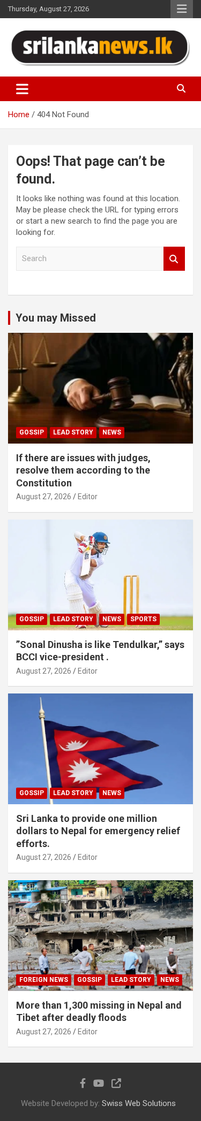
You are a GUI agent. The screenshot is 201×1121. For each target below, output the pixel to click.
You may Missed (56, 317)
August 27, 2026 (43, 496)
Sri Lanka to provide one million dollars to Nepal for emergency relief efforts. (98, 831)
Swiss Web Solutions (139, 1103)
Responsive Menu (181, 9)
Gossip (31, 432)
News (111, 432)
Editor (88, 496)
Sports (143, 619)
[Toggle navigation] (22, 89)
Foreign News (43, 979)
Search (174, 259)
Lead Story (73, 432)
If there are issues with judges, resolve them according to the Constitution (83, 470)
